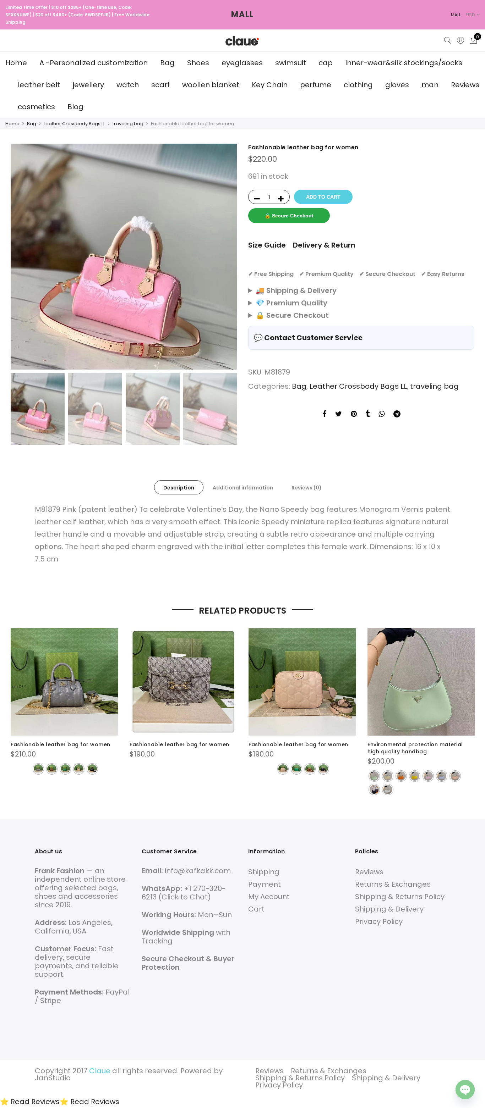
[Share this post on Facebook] (324, 415)
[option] (124, 257)
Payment (264, 884)
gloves (397, 85)
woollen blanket (210, 85)
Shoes (198, 63)
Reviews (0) (306, 487)
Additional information (243, 487)
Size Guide (267, 245)
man (429, 85)
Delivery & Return (324, 245)
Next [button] (224, 257)
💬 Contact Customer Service (308, 338)
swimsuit (290, 63)
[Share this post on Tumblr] (368, 415)
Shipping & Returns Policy (400, 897)
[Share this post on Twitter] (338, 415)
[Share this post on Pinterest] (354, 415)
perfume (315, 85)
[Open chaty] (465, 1089)
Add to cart (323, 197)
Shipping (263, 872)
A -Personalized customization (93, 63)
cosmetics (36, 107)
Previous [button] (22, 257)
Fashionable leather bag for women (60, 744)
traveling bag (128, 123)
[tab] (178, 487)
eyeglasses (242, 63)
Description (178, 487)
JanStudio (53, 1078)
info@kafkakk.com (198, 871)
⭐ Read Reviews (30, 1102)
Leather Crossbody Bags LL (74, 123)
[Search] (447, 40)
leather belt (39, 85)
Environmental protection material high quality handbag (415, 748)
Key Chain (270, 85)
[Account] (460, 40)
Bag (167, 63)
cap (325, 63)
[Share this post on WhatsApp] (381, 415)
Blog (75, 107)
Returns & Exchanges (393, 884)
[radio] (38, 769)
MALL (242, 14)
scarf (160, 85)
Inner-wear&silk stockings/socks (403, 63)
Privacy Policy (379, 921)
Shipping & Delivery (389, 909)
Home (16, 63)
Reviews (465, 85)
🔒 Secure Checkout (289, 215)
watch (127, 85)
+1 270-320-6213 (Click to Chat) (184, 892)
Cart (256, 909)
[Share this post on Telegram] (396, 415)
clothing (358, 85)
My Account (269, 897)
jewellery (88, 85)
